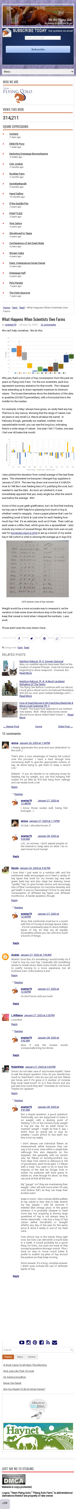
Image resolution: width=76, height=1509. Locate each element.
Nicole (15, 868)
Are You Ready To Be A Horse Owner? (24, 1389)
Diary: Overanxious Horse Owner (27, 263)
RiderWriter (17, 1066)
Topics (20, 1357)
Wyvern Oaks (16, 253)
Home (6, 307)
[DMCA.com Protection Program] (14, 1484)
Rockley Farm (17, 173)
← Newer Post (11, 726)
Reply (14, 787)
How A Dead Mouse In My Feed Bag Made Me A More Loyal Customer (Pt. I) (46, 704)
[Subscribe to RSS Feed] (48, 1343)
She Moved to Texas (20, 233)
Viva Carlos (15, 223)
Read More (25, 673)
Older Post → (65, 726)
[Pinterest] (35, 1343)
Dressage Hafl (17, 272)
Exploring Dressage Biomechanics (28, 153)
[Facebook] (41, 1343)
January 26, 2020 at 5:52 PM (35, 868)
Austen (15, 954)
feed (22, 307)
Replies (18, 794)
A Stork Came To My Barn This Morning (25, 1365)
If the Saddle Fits (18, 203)
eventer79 (10, 324)
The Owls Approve (19, 292)
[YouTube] (22, 1343)
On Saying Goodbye (14, 1377)
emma (14, 743)
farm (15, 307)
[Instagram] (28, 1343)
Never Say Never (12, 1383)
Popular (8, 1357)
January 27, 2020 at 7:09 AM (35, 954)
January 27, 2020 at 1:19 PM (44, 821)
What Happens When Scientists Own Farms (33, 319)
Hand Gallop (16, 193)
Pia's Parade (16, 282)
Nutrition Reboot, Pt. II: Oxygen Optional (41, 661)
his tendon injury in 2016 (24, 533)
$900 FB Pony (16, 143)
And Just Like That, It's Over (18, 1371)
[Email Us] (54, 1343)
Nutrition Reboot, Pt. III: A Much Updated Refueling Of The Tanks (42, 683)
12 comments (48, 324)
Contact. (14, 133)
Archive (32, 1357)
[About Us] (17, 102)
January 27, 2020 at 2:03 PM (39, 1015)
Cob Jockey (16, 163)
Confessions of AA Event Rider (26, 243)
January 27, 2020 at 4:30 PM (40, 1066)
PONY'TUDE (15, 213)
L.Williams (17, 1015)
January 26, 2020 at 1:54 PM (34, 743)
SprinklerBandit (18, 183)
